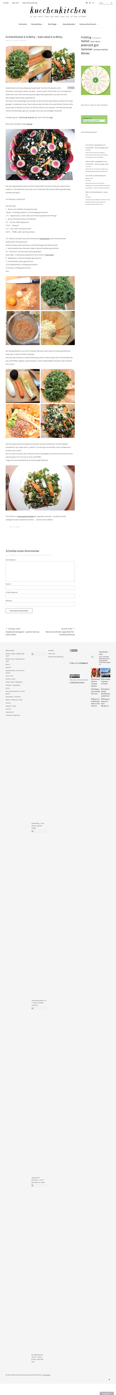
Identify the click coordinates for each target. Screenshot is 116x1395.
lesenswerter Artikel (26, 516)
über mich (15, 3)
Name (8, 584)
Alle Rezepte (10, 650)
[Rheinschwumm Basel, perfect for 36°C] (105, 672)
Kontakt (6, 3)
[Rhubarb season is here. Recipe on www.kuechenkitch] (105, 702)
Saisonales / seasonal (13, 697)
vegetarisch (10, 712)
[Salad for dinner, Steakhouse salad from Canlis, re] (105, 692)
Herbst (85, 41)
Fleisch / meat (10, 679)
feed (90, 3)
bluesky (93, 3)
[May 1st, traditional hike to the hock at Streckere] (95, 702)
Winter (18, 527)
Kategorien (87, 118)
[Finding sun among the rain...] (95, 692)
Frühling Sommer (96, 38)
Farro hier (49, 255)
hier (51, 117)
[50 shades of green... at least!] (105, 682)
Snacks (8, 703)
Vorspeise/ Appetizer (13, 715)
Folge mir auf (79, 663)
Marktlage (52, 24)
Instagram (86, 3)
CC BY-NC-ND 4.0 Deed (77, 682)
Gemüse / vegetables (13, 685)
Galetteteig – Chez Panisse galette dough (37, 825)
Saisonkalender (68, 24)
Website (9, 600)
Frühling (86, 37)
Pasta (7, 688)
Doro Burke (89, 145)
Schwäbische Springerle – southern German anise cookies (22, 632)
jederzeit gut (90, 45)
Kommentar (11, 560)
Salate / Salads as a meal (14, 700)
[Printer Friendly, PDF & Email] (71, 88)
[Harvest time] (95, 672)
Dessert (8, 667)
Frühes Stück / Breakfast (14, 682)
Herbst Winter (95, 41)
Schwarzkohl (45, 238)
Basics (8, 664)
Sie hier (29, 124)
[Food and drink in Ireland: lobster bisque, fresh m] (95, 682)
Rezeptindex (36, 24)
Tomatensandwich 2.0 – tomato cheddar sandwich (38, 1002)
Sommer (87, 49)
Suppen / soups (11, 706)
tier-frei (8, 709)
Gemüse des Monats (88, 24)
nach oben (46, 1375)
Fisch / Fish (9, 676)
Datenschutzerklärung (29, 3)
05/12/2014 (9, 40)
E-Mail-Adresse (12, 592)
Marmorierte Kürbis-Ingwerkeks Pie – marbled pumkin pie (60, 632)
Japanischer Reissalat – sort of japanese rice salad (38, 1180)
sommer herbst (100, 49)
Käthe (87, 192)
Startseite (22, 24)
